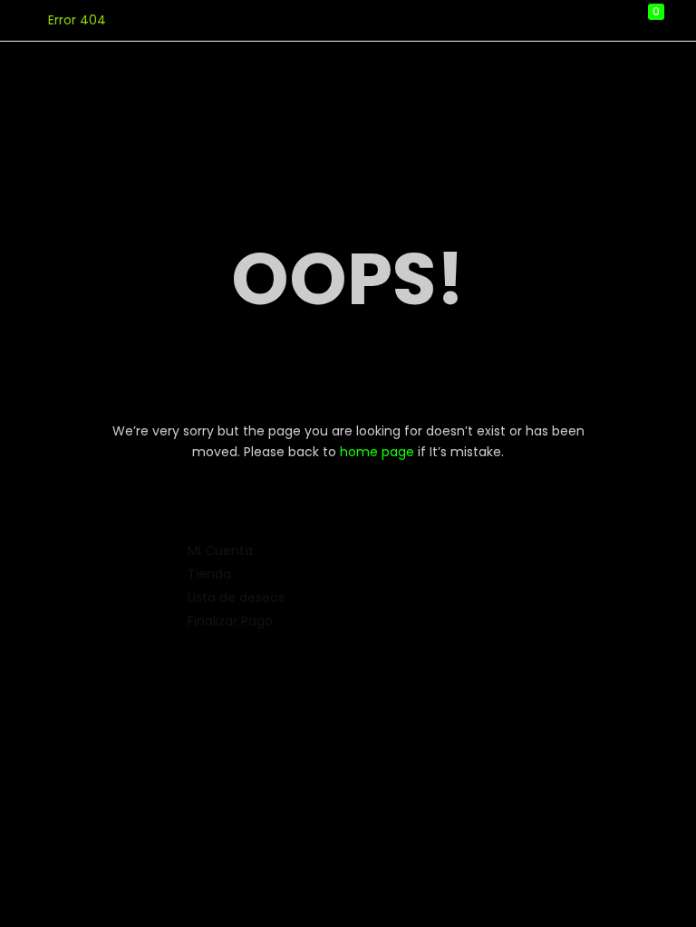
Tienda (209, 574)
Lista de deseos (236, 597)
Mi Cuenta (220, 550)
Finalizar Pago (230, 621)
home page (377, 452)
